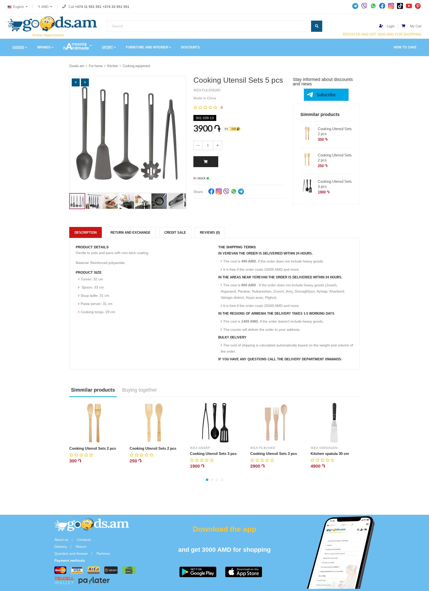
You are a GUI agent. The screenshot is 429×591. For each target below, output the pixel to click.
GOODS (18, 47)
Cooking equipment (136, 66)
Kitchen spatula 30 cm (330, 453)
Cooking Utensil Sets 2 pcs (335, 131)
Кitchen (112, 66)
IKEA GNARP (200, 448)
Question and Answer (71, 553)
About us (61, 539)
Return (81, 546)
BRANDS (44, 47)
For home (96, 66)
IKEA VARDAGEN (324, 448)
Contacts (84, 539)
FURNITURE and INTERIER (147, 47)
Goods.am (76, 66)
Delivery (60, 546)
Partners (103, 553)
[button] (76, 82)
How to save (405, 47)
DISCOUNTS (190, 47)
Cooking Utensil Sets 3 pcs (335, 183)
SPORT (107, 47)
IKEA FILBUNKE (262, 448)
